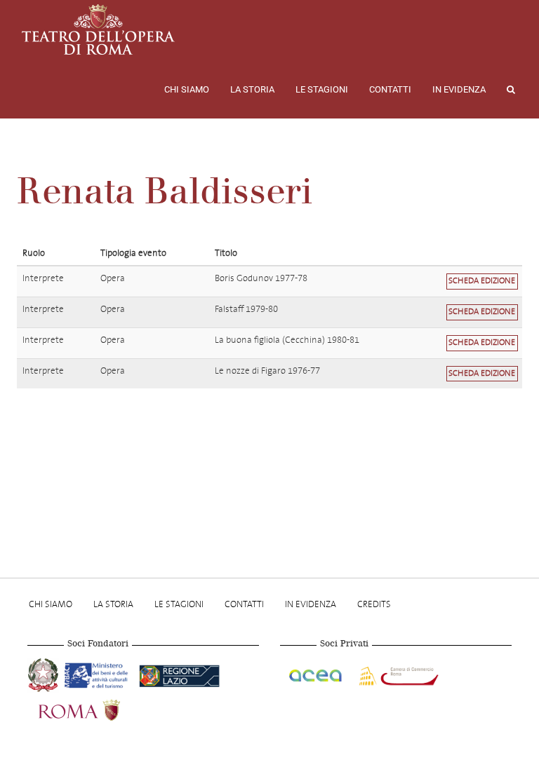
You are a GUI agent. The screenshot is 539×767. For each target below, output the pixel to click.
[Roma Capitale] (97, 708)
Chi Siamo (186, 89)
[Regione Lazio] (179, 673)
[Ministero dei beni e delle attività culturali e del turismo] (99, 673)
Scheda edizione (481, 281)
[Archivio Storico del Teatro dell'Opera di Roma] (98, 29)
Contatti (390, 89)
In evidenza (459, 89)
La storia (252, 89)
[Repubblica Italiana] (44, 673)
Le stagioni (321, 89)
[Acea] (316, 673)
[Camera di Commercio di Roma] (397, 673)
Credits (374, 604)
